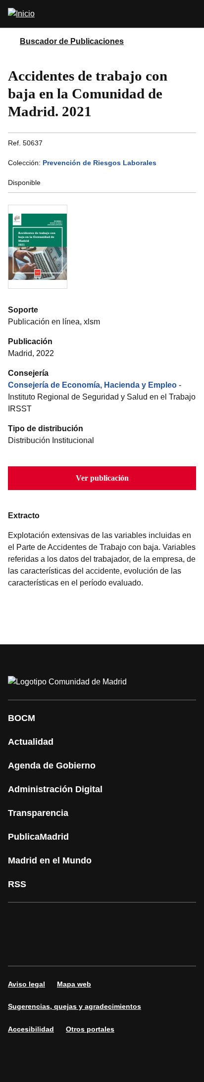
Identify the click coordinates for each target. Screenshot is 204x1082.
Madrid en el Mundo (50, 860)
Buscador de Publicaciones (72, 41)
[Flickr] (51, 948)
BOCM (21, 718)
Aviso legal (26, 984)
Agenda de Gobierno (52, 765)
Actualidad (30, 742)
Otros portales (90, 1029)
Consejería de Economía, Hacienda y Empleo (92, 385)
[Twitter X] (81, 920)
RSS (17, 884)
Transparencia (38, 813)
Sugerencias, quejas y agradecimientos (74, 1006)
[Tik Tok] (22, 948)
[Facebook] (22, 920)
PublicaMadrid (38, 837)
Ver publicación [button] (102, 478)
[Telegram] (81, 948)
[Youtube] (111, 920)
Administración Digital (55, 789)
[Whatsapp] (170, 920)
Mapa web (74, 984)
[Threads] (111, 948)
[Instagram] (51, 920)
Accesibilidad (31, 1029)
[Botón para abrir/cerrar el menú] (190, 14)
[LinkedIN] (140, 920)
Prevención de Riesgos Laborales (99, 163)
